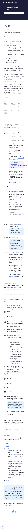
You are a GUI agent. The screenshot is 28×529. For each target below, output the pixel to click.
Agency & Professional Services (11, 9)
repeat (19, 224)
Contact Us (15, 516)
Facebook (16, 511)
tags (14, 182)
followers (14, 171)
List (7, 443)
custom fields (13, 276)
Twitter (13, 511)
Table (7, 446)
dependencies (17, 191)
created (12, 41)
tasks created (14, 454)
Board (7, 448)
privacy (13, 238)
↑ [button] (2, 526)
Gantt (7, 480)
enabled (12, 407)
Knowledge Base (11, 7)
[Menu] (25, 2)
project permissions (10, 497)
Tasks (21, 9)
